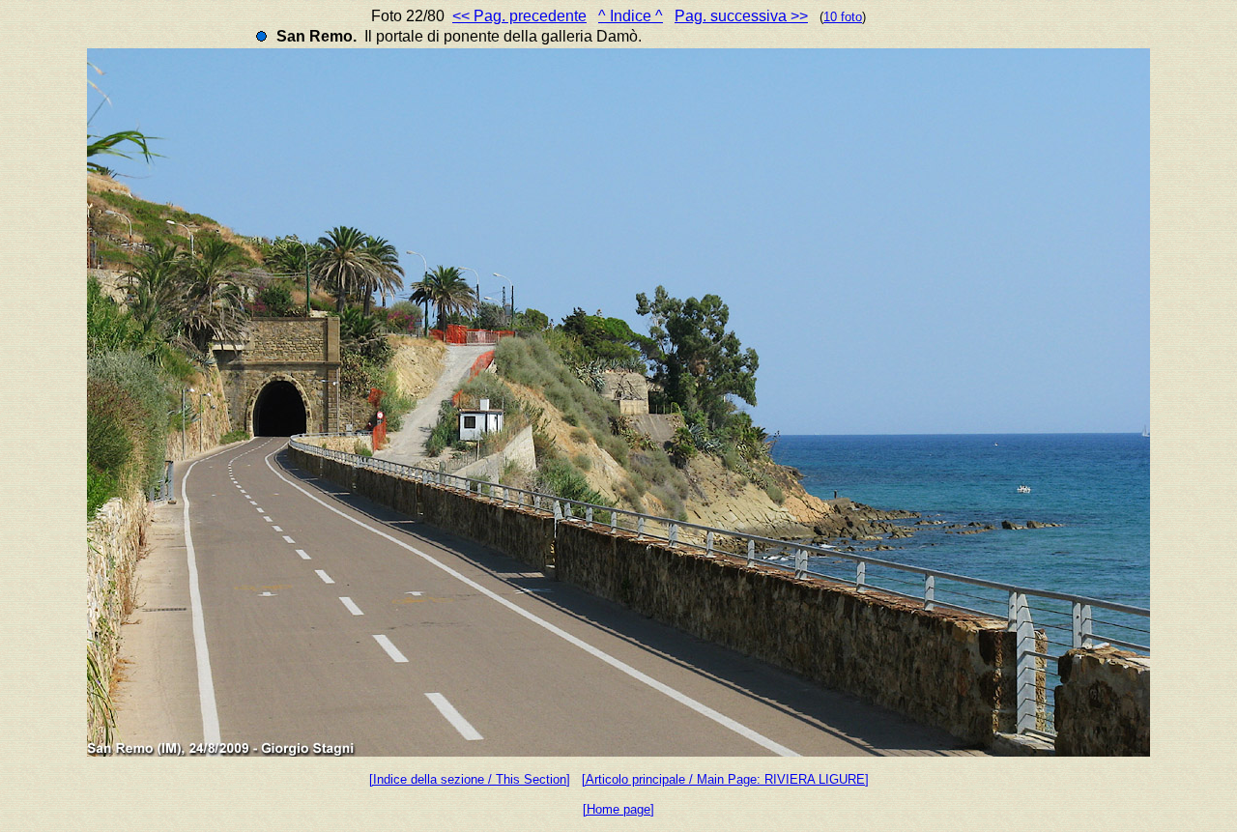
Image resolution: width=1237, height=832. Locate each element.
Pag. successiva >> (741, 16)
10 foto (842, 17)
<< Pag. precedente (519, 16)
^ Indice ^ (630, 16)
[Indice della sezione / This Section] (469, 779)
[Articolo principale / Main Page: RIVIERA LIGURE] (725, 779)
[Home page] (618, 809)
